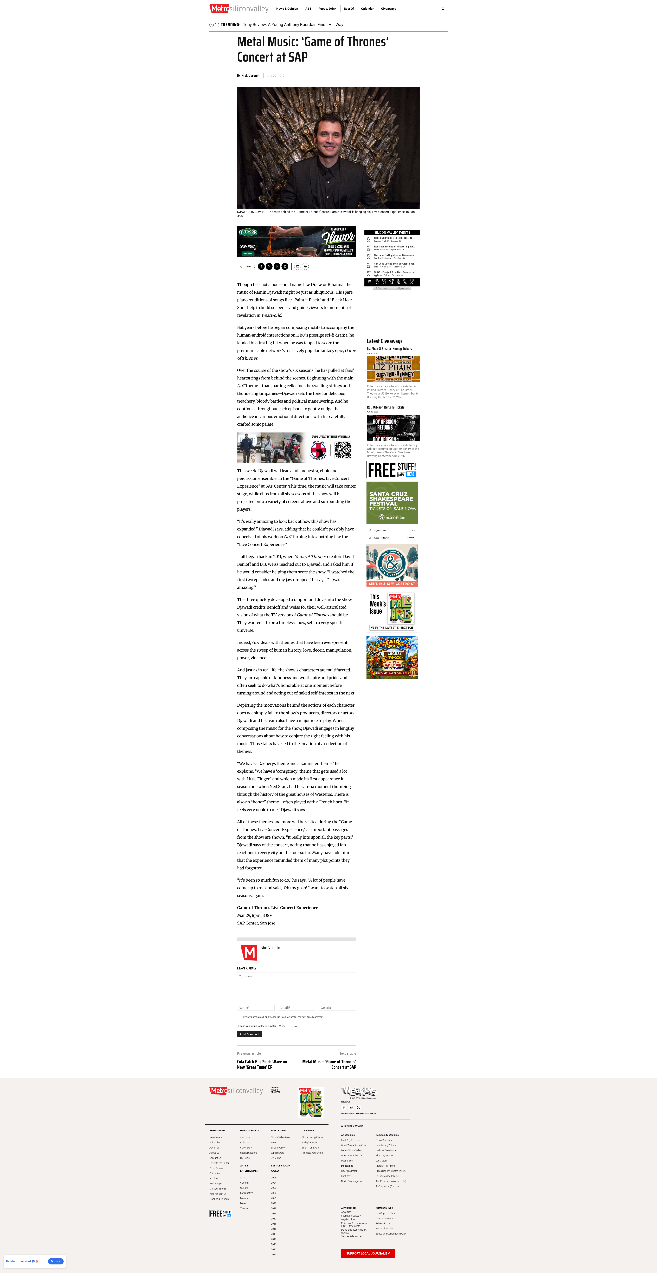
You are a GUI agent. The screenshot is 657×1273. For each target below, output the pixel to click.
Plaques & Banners (219, 1199)
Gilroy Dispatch (384, 1140)
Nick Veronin (250, 75)
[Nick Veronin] (249, 952)
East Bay (346, 1176)
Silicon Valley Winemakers (278, 1150)
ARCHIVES (275, 1090)
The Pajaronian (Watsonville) (391, 1181)
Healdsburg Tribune (386, 1145)
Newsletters (215, 1137)
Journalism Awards (386, 1218)
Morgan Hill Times (385, 1165)
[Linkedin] (277, 266)
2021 (273, 1198)
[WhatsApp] (284, 266)
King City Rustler (384, 1155)
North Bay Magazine (352, 1181)
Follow (411, 537)
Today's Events (309, 1142)
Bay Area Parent (349, 1171)
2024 (273, 1182)
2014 (273, 1234)
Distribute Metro (218, 1188)
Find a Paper (216, 1183)
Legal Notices (348, 1219)
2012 (273, 1244)
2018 (273, 1213)
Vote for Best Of (217, 1193)
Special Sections (248, 1152)
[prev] (211, 25)
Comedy (244, 1182)
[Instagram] (351, 1107)
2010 (273, 1254)
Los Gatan (381, 1160)
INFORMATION (217, 1130)
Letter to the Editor (219, 1163)
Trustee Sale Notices (352, 1236)
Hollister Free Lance (386, 1150)
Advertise (214, 1147)
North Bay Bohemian (352, 1155)
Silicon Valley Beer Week (280, 1140)
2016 (273, 1223)
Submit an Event (310, 1147)
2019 (273, 1208)
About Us (214, 1152)
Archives (213, 1178)
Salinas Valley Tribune (387, 1176)
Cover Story (246, 1147)
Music (243, 1203)
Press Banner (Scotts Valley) (391, 1171)
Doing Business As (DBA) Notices (354, 1231)
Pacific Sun (347, 1160)
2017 (273, 1218)
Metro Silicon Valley (351, 1150)
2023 (273, 1187)
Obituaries (214, 1173)
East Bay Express (350, 1140)
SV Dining (276, 1158)
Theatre (244, 1208)
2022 (273, 1193)
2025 (273, 1177)
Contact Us (215, 1158)
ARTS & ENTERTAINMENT (250, 1168)
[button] (443, 9)
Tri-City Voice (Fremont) (388, 1186)
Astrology (245, 1137)
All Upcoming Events (312, 1137)
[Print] (305, 266)
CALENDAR (308, 1130)
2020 (273, 1203)
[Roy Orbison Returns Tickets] (393, 428)
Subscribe (214, 1142)
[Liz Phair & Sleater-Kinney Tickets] (393, 369)
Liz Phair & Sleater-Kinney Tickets (389, 349)
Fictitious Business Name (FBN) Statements (354, 1225)
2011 (273, 1249)
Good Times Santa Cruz (353, 1145)
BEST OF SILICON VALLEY (280, 1168)
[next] (217, 25)
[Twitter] (269, 266)
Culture (244, 1187)
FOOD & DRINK (279, 1130)
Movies (244, 1198)
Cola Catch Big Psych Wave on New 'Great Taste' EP (262, 1064)
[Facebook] (261, 266)
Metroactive (246, 1193)
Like (413, 530)
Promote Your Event (312, 1152)
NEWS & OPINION (249, 1130)
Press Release (216, 1168)
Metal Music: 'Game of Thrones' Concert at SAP (329, 1064)
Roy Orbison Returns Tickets (385, 407)
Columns (245, 1142)
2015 (273, 1229)
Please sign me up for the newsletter (257, 1026)
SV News (245, 1158)
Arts (242, 1177)
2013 (273, 1239)
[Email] (296, 266)
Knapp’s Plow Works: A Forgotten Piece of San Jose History (297, 24)
